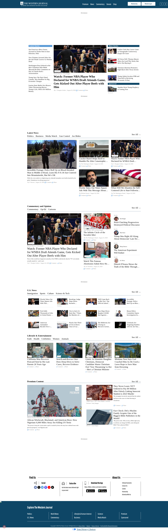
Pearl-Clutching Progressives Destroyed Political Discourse (127, 223)
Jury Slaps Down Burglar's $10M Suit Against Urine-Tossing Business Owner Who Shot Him (103, 316)
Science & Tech (62, 293)
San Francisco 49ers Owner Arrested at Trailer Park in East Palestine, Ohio (39, 51)
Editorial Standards (127, 483)
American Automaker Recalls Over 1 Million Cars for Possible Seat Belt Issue (46, 327)
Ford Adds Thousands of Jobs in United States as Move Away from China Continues (46, 315)
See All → (136, 134)
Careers (124, 489)
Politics (30, 136)
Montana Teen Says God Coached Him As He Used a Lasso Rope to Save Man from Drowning (127, 363)
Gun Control (64, 136)
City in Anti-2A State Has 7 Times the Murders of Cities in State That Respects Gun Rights (75, 316)
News (92, 4)
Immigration (32, 293)
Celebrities (46, 339)
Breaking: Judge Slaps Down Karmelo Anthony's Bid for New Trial (75, 303)
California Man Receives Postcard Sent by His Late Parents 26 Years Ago (38, 362)
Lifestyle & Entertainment (39, 335)
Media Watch (51, 136)
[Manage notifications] (4, 526)
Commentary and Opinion (39, 206)
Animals (65, 339)
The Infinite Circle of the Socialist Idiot (94, 233)
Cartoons (52, 209)
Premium (85, 4)
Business (39, 136)
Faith (29, 339)
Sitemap (88, 525)
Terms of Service (95, 525)
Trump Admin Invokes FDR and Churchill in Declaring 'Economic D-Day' (128, 78)
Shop (115, 4)
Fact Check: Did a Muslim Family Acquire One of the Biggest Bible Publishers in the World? (126, 414)
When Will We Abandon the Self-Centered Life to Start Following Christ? (125, 190)
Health (36, 339)
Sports (42, 293)
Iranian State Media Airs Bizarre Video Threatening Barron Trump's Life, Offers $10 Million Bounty (40, 88)
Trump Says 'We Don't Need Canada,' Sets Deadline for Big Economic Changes (39, 79)
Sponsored (124, 517)
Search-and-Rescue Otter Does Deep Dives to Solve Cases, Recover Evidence (67, 362)
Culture (50, 293)
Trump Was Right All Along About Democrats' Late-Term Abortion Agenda (126, 239)
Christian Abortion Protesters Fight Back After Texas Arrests (128, 69)
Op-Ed (43, 209)
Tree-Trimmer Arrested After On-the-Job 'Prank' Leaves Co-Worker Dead (40, 59)
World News (55, 514)
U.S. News (32, 290)
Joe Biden (76, 136)
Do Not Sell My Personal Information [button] (109, 525)
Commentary (100, 4)
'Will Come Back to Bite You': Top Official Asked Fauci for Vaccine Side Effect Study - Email (104, 304)
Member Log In (148, 4)
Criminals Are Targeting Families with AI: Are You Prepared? (133, 326)
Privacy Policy (82, 525)
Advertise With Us (126, 494)
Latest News (32, 133)
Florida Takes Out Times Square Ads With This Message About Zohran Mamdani (93, 190)
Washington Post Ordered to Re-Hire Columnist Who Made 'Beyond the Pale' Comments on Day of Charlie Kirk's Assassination (40, 69)
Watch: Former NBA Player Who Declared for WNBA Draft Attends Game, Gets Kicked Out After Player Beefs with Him (125, 162)
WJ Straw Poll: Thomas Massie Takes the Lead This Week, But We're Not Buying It (128, 61)
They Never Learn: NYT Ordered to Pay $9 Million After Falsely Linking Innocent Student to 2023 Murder (126, 390)
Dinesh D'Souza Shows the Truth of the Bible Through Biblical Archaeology (125, 266)
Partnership (125, 491)
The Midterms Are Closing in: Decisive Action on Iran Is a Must (104, 326)
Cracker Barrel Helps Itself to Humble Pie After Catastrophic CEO (92, 161)
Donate (109, 4)
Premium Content (35, 381)
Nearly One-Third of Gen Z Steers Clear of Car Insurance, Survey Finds (75, 327)
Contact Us (124, 486)
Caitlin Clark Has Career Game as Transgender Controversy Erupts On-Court (128, 51)
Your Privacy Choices (86, 529)
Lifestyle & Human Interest (82, 514)
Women (56, 339)
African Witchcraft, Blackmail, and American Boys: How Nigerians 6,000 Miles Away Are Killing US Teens (52, 421)
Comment (80, 90)
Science (100, 514)
